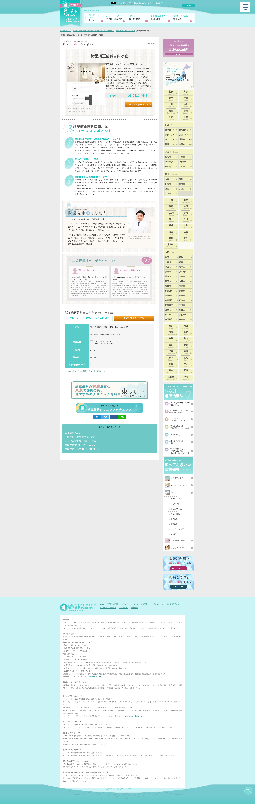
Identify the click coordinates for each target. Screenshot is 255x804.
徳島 (171, 352)
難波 (181, 257)
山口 (186, 339)
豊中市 (182, 267)
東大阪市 (169, 291)
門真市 (182, 300)
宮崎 (186, 371)
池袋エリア (170, 144)
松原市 (182, 296)
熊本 (171, 371)
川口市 (168, 194)
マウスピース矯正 (177, 499)
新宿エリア (170, 135)
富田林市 (169, 319)
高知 (186, 352)
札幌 (171, 92)
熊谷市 (182, 184)
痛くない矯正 (175, 504)
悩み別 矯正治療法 (173, 604)
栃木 (171, 118)
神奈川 (172, 152)
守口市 (182, 276)
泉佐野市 (183, 315)
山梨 (186, 201)
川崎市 (182, 157)
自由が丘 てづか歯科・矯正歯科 (82, 448)
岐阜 (186, 226)
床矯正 (173, 534)
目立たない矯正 (176, 509)
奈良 (186, 239)
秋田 (186, 99)
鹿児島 (171, 378)
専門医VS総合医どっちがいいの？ (118, 604)
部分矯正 (174, 519)
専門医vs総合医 (114, 17)
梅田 (167, 257)
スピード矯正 (175, 514)
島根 (171, 339)
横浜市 (168, 157)
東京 (170, 125)
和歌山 (171, 245)
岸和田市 (183, 272)
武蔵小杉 (169, 162)
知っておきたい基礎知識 (108, 608)
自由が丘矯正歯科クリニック (80, 444)
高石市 (182, 319)
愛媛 (186, 346)
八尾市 (182, 281)
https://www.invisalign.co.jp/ (134, 716)
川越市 (182, 189)
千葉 (171, 201)
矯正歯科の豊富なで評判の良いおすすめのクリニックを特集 (98, 390)
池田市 (168, 281)
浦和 (181, 179)
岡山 (185, 327)
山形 (171, 105)
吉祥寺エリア (184, 144)
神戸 (171, 327)
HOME (92, 17)
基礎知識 (158, 17)
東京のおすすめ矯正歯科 (141, 604)
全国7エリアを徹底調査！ (178, 47)
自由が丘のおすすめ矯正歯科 (80, 436)
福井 (171, 226)
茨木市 (168, 315)
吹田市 (168, 267)
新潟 (185, 213)
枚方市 (168, 286)
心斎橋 (168, 262)
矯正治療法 (134, 17)
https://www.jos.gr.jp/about (94, 677)
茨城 (185, 118)
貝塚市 (168, 276)
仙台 (185, 105)
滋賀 (171, 233)
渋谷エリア (184, 130)
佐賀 (186, 358)
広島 (171, 333)
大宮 (167, 179)
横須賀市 (169, 167)
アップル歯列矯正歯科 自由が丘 (82, 440)
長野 (171, 207)
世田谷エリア (184, 139)
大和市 (182, 167)
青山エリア (170, 139)
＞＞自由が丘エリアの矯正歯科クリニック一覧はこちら (85, 371)
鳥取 (185, 333)
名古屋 (171, 213)
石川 (185, 220)
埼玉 (171, 174)
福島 (171, 112)
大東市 (182, 291)
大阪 (170, 252)
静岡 (185, 207)
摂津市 (182, 286)
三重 (186, 233)
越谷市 (168, 189)
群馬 (185, 112)
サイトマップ (123, 608)
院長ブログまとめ (158, 604)
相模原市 (183, 162)
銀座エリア (170, 130)
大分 (186, 365)
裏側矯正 (174, 524)
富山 (171, 220)
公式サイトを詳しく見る (138, 105)
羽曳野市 (169, 296)
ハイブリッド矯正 (177, 529)
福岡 (171, 358)
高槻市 (168, 272)
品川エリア (184, 135)
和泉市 (182, 310)
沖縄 (186, 378)
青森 (185, 92)
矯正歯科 (180, 17)
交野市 (182, 305)
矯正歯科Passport (73, 432)
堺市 (181, 262)
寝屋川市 (169, 300)
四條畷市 (169, 305)
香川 (171, 346)
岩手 (171, 99)
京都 (171, 239)
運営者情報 (134, 608)
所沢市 (168, 184)
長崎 (171, 365)
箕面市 (168, 310)
